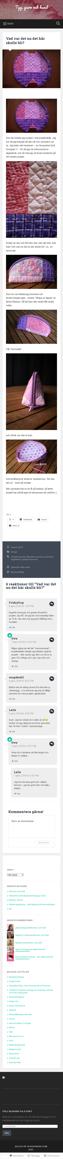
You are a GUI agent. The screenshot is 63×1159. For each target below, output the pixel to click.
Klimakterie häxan (16, 977)
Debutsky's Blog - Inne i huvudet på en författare (29, 985)
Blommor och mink (17, 891)
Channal (12, 1010)
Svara (51, 604)
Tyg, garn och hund (31, 7)
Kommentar (43, 842)
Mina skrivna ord (16, 1036)
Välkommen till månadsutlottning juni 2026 (27, 896)
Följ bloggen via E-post (17, 1111)
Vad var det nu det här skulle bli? (25, 40)
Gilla (11, 1032)
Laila (12, 710)
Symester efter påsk (20, 567)
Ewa (14, 638)
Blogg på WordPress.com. (31, 1146)
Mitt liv (12, 1027)
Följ (7, 1133)
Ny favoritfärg (17, 572)
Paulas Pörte (14, 981)
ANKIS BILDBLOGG (17, 1045)
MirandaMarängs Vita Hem (20, 1014)
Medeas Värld (15, 1049)
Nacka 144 (13, 1001)
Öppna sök (57, 23)
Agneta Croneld (22, 935)
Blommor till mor (16, 900)
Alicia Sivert (14, 1053)
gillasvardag (20, 928)
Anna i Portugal (22, 949)
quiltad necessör (30, 559)
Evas (11, 1040)
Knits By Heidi (15, 1062)
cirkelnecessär (18, 557)
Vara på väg (14, 1058)
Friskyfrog (16, 602)
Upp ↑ (31, 1149)
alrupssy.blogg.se (16, 997)
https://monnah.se (17, 1006)
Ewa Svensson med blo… (26, 957)
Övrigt (14, 552)
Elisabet (18, 943)
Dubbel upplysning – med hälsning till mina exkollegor (32, 904)
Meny (10, 23)
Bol (10, 909)
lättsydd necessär (34, 557)
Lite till (12, 1019)
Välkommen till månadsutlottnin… (30, 950)
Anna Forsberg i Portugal (20, 1023)
